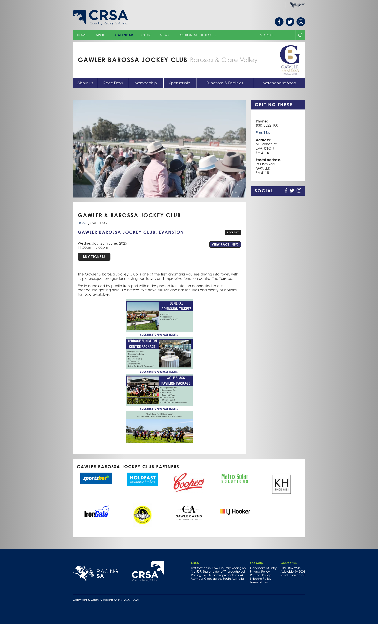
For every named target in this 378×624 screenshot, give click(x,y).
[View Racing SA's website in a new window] (95, 573)
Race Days (113, 83)
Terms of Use (259, 582)
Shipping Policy (260, 578)
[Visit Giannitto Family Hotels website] (188, 513)
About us (85, 83)
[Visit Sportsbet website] (96, 478)
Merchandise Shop (279, 83)
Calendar (124, 35)
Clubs (146, 35)
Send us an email (293, 575)
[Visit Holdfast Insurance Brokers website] (142, 479)
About (101, 35)
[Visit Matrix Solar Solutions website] (235, 478)
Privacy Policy (260, 571)
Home (82, 35)
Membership (145, 83)
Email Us (263, 133)
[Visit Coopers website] (188, 482)
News (164, 35)
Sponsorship (179, 83)
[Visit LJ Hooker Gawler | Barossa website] (235, 512)
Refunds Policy (260, 575)
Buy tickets (94, 256)
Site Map (256, 563)
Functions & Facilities (225, 83)
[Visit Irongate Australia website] (96, 510)
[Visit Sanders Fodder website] (142, 515)
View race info (226, 244)
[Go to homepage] (148, 571)
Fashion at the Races (197, 35)
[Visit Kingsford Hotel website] (281, 484)
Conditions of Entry (263, 568)
